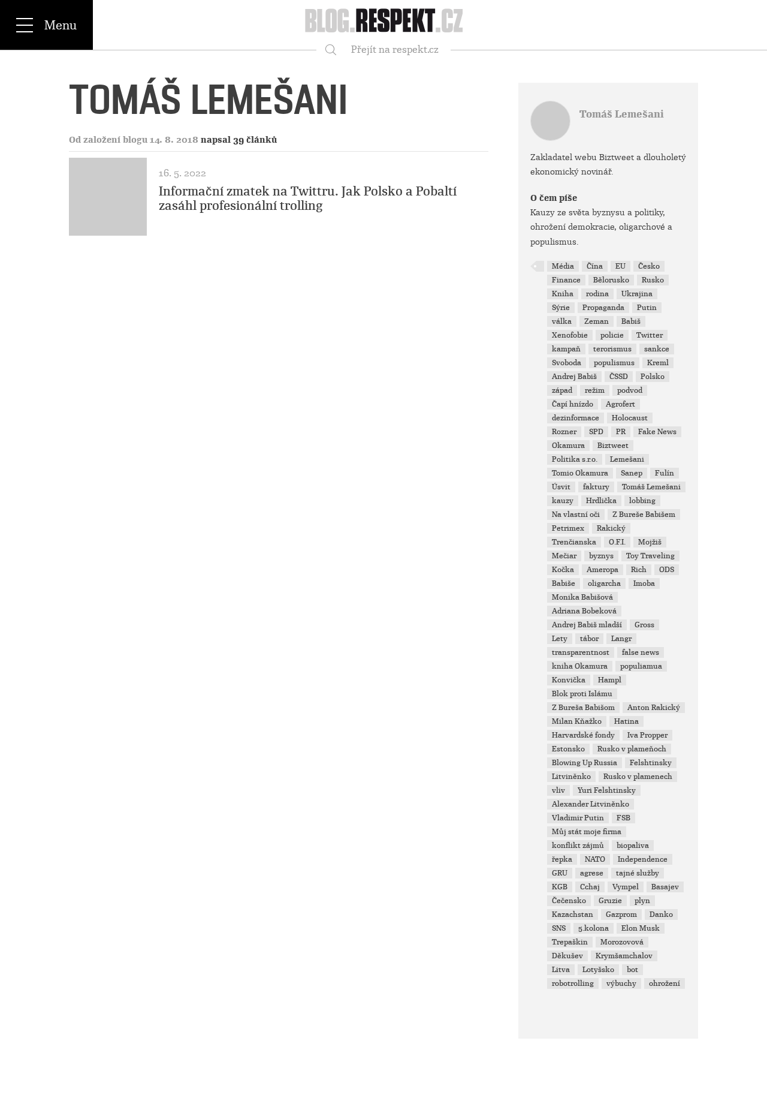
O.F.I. (617, 542)
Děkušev (567, 956)
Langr (621, 638)
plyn (642, 901)
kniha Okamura (580, 666)
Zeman (596, 321)
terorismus (612, 349)
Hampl (609, 680)
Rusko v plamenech (637, 776)
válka (562, 321)
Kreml (658, 363)
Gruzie (610, 901)
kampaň (566, 349)
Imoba (644, 583)
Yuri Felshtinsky (607, 790)
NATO (595, 859)
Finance (566, 280)
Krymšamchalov (624, 956)
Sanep (631, 473)
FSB (623, 818)
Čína (595, 266)
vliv (558, 790)
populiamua (641, 666)
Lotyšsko (598, 969)
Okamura (568, 445)
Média (563, 266)
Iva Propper (647, 735)
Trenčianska (574, 542)
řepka (562, 859)
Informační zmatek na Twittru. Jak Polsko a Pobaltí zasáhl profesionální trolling (308, 198)
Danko (661, 914)
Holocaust (630, 418)
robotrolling (573, 983)
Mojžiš (650, 542)
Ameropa (602, 569)
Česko (649, 266)
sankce (656, 349)
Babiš (631, 321)
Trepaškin (570, 942)
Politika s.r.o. (574, 459)
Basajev (665, 887)
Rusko (653, 280)
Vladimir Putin (578, 818)
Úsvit (561, 487)
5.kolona (593, 928)
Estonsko (568, 749)
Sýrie (561, 307)
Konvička (568, 680)
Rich (639, 569)
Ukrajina (637, 294)
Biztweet (613, 445)
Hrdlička (601, 501)
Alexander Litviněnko (590, 804)
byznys (601, 556)
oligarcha (604, 583)
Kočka (563, 569)
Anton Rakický (653, 707)
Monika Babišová (582, 597)
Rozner (564, 432)
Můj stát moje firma (586, 832)
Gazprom (621, 914)
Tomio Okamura (580, 473)
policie (612, 335)
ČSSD (618, 376)
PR (621, 432)
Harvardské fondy (583, 735)
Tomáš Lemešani (621, 114)
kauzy (562, 501)
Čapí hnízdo (572, 404)
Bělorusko (611, 280)
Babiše (563, 583)
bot (632, 969)
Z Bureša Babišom (583, 707)
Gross (644, 625)
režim (595, 390)
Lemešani (627, 459)
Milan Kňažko (577, 721)
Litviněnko (571, 776)
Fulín (664, 473)
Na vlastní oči (576, 514)
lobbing (642, 501)
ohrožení (664, 983)
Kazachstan (572, 914)
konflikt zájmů (578, 845)
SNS (559, 928)
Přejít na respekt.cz (395, 49)
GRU (559, 873)
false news (640, 652)
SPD (596, 432)
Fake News (657, 432)
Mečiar (564, 556)
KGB (559, 887)
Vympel (625, 887)
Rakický (611, 528)
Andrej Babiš (574, 376)
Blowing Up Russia (584, 763)
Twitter (649, 335)
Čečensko (569, 901)
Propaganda (603, 307)
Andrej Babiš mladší (587, 625)
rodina (597, 294)
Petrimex (568, 528)
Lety (559, 638)
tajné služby (637, 873)
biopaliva (633, 845)
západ (562, 390)
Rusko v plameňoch (631, 749)
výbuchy (621, 983)
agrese (591, 873)
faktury (596, 487)
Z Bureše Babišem (643, 514)
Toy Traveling (650, 556)
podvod (629, 390)
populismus (614, 363)
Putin (647, 307)
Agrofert (620, 404)
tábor (589, 638)
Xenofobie (570, 335)
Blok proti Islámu (582, 694)
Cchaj (590, 887)
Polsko (653, 376)
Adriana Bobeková (584, 611)
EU (620, 266)
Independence (643, 859)
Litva (561, 969)
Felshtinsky (651, 763)
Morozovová (622, 942)
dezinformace (575, 418)
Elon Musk (640, 928)
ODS (666, 569)
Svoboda (566, 363)
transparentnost (580, 652)
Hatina (626, 721)
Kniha (562, 294)
